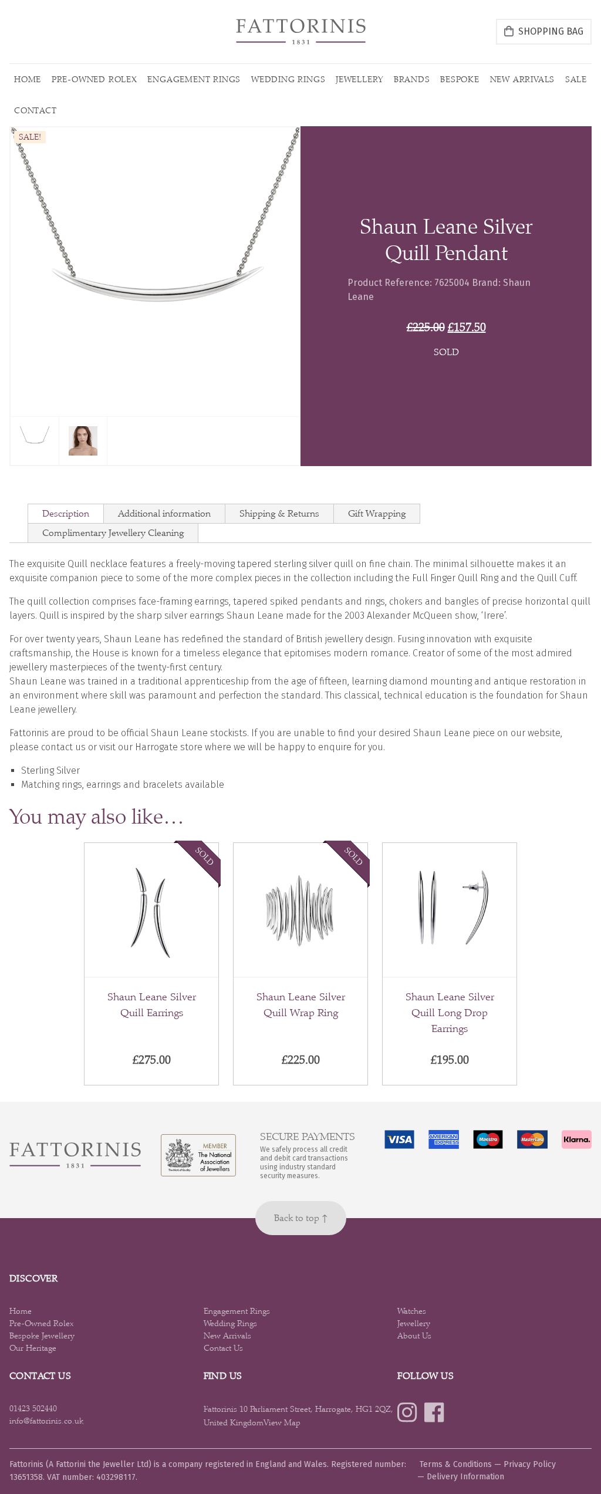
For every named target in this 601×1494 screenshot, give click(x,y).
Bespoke (460, 79)
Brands (412, 79)
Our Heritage (32, 1348)
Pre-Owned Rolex (94, 79)
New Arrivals (522, 79)
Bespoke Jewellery (42, 1335)
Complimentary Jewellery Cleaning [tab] (113, 532)
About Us (414, 1335)
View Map (282, 1422)
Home (27, 79)
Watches (411, 1311)
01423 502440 (33, 1408)
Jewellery (359, 79)
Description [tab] (65, 513)
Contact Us (223, 1348)
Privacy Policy (530, 1464)
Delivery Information (465, 1477)
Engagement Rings (194, 79)
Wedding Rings (288, 79)
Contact (35, 110)
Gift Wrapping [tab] (377, 513)
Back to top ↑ (300, 1217)
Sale (576, 79)
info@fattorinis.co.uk (46, 1420)
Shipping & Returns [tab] (279, 513)
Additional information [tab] (164, 513)
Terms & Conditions (456, 1464)
